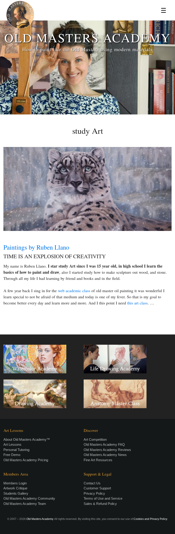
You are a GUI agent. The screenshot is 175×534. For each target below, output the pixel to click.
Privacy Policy (94, 493)
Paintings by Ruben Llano (36, 247)
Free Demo (11, 455)
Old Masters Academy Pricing (25, 460)
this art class (137, 303)
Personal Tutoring (16, 450)
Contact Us (92, 483)
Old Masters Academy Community (29, 498)
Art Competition (95, 439)
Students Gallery (15, 493)
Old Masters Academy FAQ (104, 444)
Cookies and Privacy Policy (150, 519)
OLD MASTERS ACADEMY (87, 37)
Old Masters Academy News (105, 455)
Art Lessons (12, 444)
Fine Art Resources (98, 460)
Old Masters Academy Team (24, 504)
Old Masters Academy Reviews (107, 450)
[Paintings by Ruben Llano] (87, 189)
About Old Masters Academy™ (26, 439)
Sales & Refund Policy (100, 504)
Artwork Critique (15, 488)
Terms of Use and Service (103, 498)
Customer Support (97, 488)
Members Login (15, 483)
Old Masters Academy (39, 519)
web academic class (74, 290)
